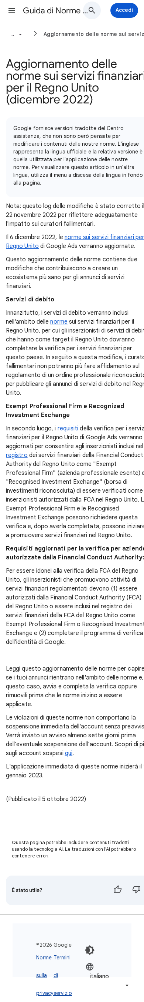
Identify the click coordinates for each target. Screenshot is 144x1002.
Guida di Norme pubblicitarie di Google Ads (56, 11)
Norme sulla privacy (45, 975)
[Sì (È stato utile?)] (117, 890)
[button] (12, 10)
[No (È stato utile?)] (136, 890)
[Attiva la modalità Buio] (90, 950)
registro (17, 455)
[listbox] (108, 976)
